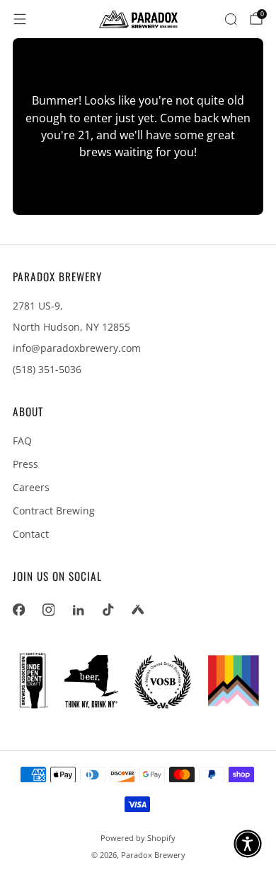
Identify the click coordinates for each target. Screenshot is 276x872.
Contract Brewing (54, 510)
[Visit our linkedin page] (78, 610)
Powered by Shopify (138, 837)
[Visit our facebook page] (18, 610)
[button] (248, 844)
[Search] (231, 19)
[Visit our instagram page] (48, 610)
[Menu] (20, 19)
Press (25, 464)
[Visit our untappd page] (137, 610)
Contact (31, 534)
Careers (31, 487)
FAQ (22, 440)
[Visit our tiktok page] (107, 610)
